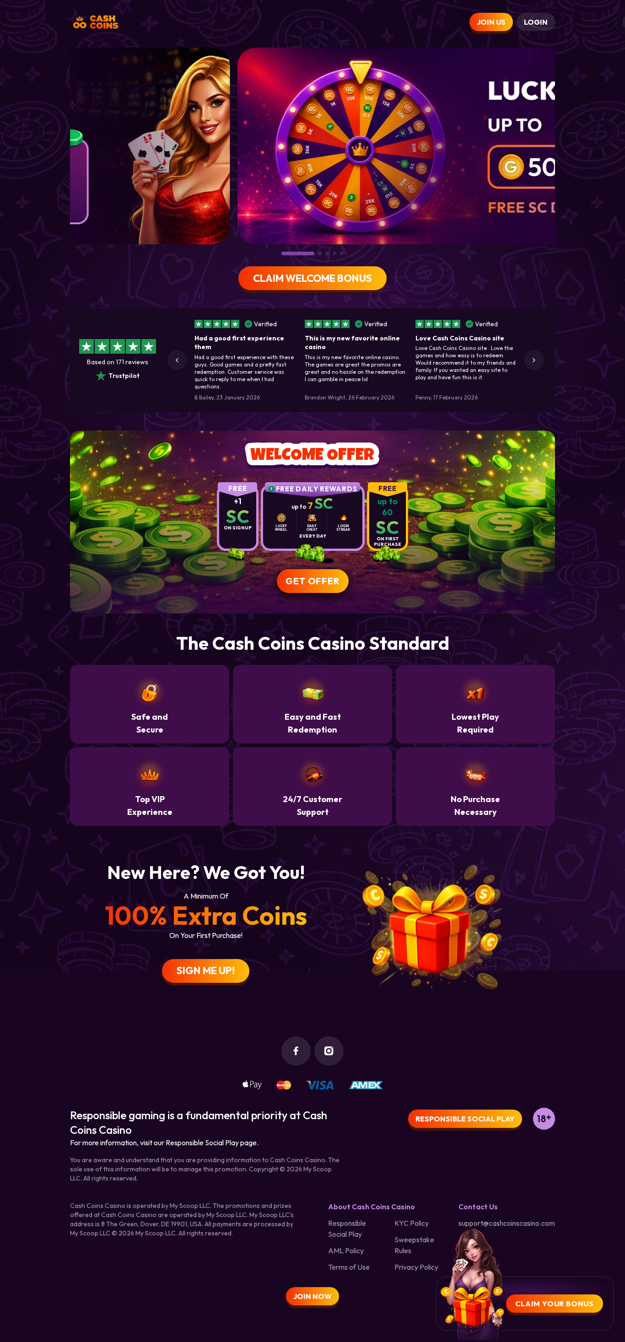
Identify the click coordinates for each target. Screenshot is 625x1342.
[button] (177, 360)
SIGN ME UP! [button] (206, 970)
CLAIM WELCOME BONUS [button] (312, 278)
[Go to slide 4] (334, 253)
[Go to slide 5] (342, 253)
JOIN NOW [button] (312, 1296)
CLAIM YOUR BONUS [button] (554, 1303)
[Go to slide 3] (312, 253)
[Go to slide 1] (283, 253)
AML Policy (346, 1250)
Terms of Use (349, 1267)
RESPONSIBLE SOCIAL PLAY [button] (465, 1118)
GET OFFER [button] (312, 581)
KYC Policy (411, 1223)
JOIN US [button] (491, 22)
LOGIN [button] (536, 22)
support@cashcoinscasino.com (506, 1223)
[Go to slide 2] (290, 253)
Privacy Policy (416, 1267)
